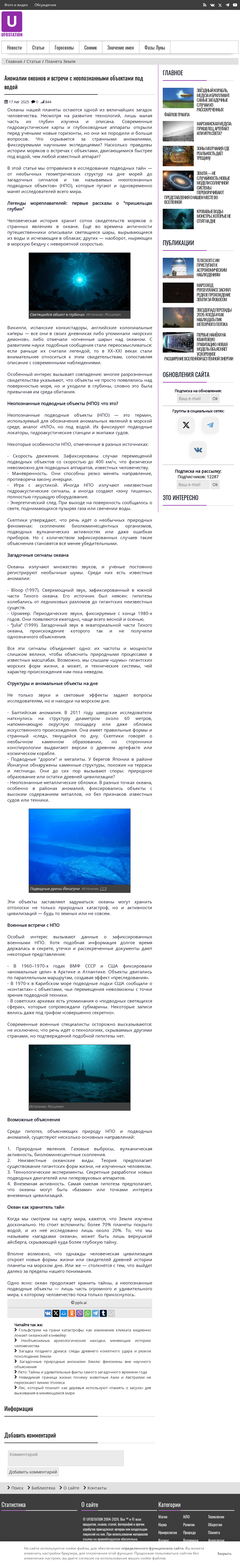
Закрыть (219, 1553)
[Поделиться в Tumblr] (104, 1314)
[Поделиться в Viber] (80, 1314)
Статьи (38, 47)
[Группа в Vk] (212, 5)
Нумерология (167, 1532)
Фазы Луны (155, 47)
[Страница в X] (220, 5)
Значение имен (120, 47)
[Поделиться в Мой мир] (64, 1314)
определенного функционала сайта (152, 1548)
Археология (216, 1540)
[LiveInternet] (7, 1521)
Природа (189, 1532)
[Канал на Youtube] (235, 5)
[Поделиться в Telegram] (96, 1314)
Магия (162, 1517)
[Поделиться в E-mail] (111, 1314)
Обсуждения (45, 4)
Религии (189, 1524)
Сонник (90, 47)
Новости (14, 47)
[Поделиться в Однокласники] (72, 1314)
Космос (163, 1540)
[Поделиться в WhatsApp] (88, 1314)
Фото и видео (16, 4)
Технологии (216, 1517)
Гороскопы (64, 47)
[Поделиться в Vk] (48, 1314)
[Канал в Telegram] (227, 5)
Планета (214, 1532)
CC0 (103, 888)
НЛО (186, 1517)
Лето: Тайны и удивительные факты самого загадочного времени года (82, 1372)
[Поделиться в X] (56, 1314)
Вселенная (190, 1540)
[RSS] (205, 5)
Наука (162, 1524)
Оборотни (215, 1524)
